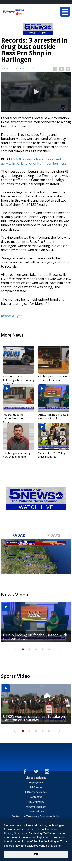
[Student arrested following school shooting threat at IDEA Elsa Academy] (18, 360)
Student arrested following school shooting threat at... (18, 380)
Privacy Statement (36, 806)
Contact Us (36, 797)
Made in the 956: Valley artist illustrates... (51, 454)
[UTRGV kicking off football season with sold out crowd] (53, 398)
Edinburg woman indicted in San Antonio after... (53, 378)
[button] (36, 91)
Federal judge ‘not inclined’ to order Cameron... (13, 418)
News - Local (26, 68)
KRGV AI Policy (36, 802)
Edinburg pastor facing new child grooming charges (16, 456)
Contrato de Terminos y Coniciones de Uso (36, 816)
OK (36, 854)
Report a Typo (12, 316)
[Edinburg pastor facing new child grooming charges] (18, 436)
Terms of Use (36, 811)
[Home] (27, 12)
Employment (36, 782)
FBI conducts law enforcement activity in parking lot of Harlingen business (33, 161)
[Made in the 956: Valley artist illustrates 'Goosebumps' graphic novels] (53, 436)
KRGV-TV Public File (36, 792)
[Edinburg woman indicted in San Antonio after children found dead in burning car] (53, 360)
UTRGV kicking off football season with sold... (53, 416)
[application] (36, 92)
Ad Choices (36, 787)
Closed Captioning (36, 777)
